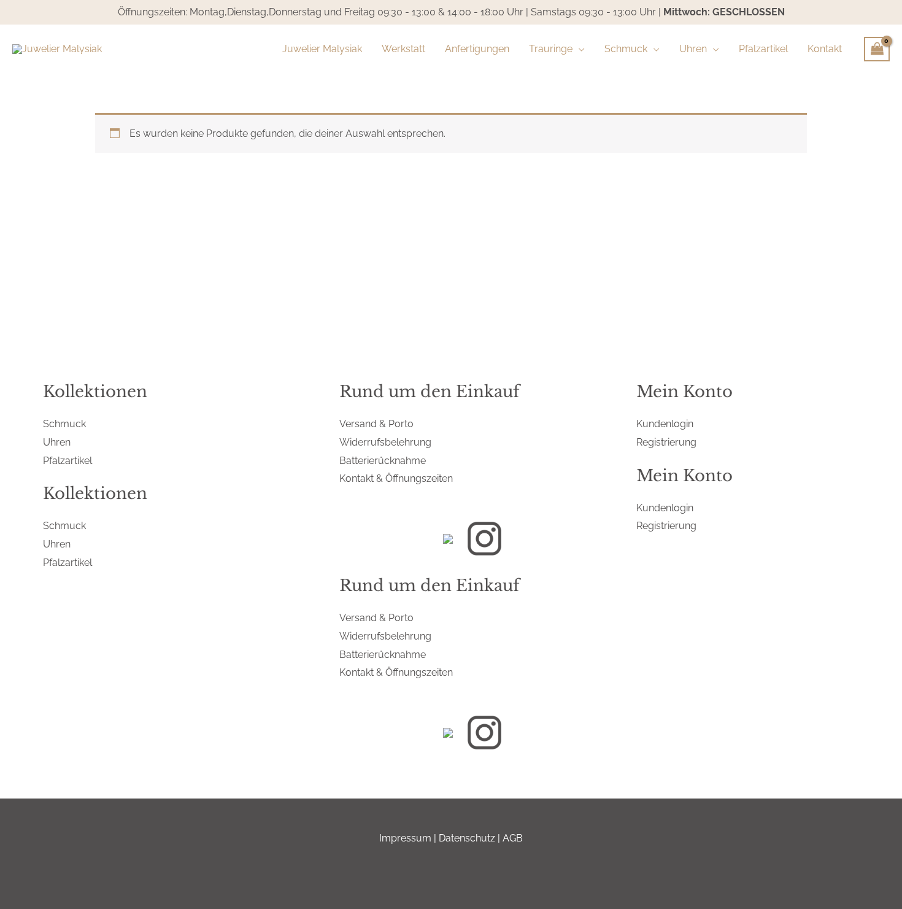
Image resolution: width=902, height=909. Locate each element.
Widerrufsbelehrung (385, 442)
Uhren (57, 442)
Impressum (405, 838)
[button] (578, 49)
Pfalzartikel (67, 460)
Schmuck (64, 424)
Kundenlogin (664, 424)
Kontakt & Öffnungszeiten (396, 478)
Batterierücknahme (382, 460)
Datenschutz (467, 838)
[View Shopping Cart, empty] (877, 49)
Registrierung (666, 442)
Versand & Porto (376, 424)
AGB (513, 838)
